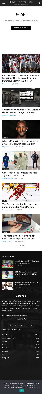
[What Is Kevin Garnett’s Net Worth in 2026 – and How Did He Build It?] (21, 129)
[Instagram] (16, 325)
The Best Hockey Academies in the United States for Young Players (19, 205)
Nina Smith (5, 84)
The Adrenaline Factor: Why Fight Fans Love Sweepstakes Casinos (18, 237)
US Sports (5, 72)
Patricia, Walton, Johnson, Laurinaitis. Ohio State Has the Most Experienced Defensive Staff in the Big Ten (21, 78)
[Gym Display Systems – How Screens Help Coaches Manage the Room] (21, 97)
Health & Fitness (7, 106)
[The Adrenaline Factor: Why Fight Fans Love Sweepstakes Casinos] (21, 223)
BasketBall (6, 169)
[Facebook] (10, 325)
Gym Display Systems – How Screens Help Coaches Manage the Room (21, 111)
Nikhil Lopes (6, 178)
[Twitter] (21, 325)
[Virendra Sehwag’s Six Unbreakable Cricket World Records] (7, 264)
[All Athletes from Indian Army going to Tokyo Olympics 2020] (7, 286)
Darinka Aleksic (7, 241)
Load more (20, 245)
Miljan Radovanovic (8, 147)
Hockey (5, 200)
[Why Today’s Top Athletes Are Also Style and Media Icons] (21, 160)
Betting (5, 232)
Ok (22, 391)
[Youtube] (32, 325)
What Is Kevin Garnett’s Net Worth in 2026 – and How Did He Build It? (20, 142)
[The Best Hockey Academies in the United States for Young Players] (21, 192)
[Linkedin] (26, 325)
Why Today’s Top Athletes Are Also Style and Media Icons (19, 174)
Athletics (5, 137)
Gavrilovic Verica (7, 115)
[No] (39, 387)
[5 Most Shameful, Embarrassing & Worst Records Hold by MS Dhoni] (7, 275)
